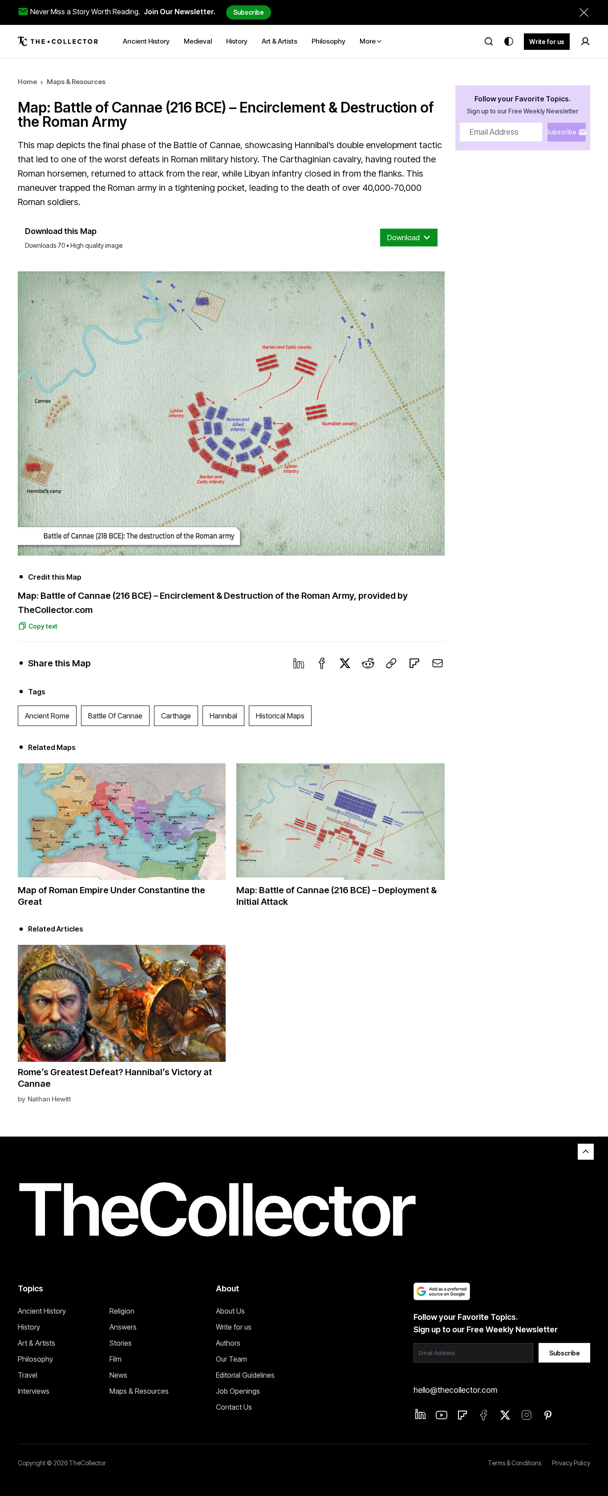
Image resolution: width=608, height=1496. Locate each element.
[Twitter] (345, 663)
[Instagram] (526, 1415)
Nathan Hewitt (49, 1099)
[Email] (437, 663)
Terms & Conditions (514, 1463)
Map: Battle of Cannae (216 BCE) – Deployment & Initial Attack (336, 896)
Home (27, 81)
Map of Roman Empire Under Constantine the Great (111, 896)
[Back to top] (586, 1152)
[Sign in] (585, 41)
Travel (27, 1375)
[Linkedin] (420, 1414)
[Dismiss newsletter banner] (584, 12)
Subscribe (248, 12)
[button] (231, 413)
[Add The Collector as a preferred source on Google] (441, 1291)
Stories (120, 1343)
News (118, 1375)
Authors (228, 1343)
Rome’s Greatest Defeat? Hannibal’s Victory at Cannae (115, 1078)
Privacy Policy (571, 1463)
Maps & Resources (76, 81)
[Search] (489, 41)
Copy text (42, 626)
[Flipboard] (414, 663)
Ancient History (42, 1310)
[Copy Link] (391, 663)
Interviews (33, 1391)
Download (403, 237)
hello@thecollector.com (455, 1390)
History (29, 1327)
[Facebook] (322, 663)
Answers (123, 1327)
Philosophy (35, 1359)
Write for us (546, 41)
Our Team (231, 1359)
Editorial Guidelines (245, 1375)
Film (115, 1359)
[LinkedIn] (299, 663)
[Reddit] (368, 663)
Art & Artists (36, 1343)
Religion (121, 1310)
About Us (230, 1310)
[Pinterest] (548, 1415)
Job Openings (238, 1391)
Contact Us (234, 1407)
